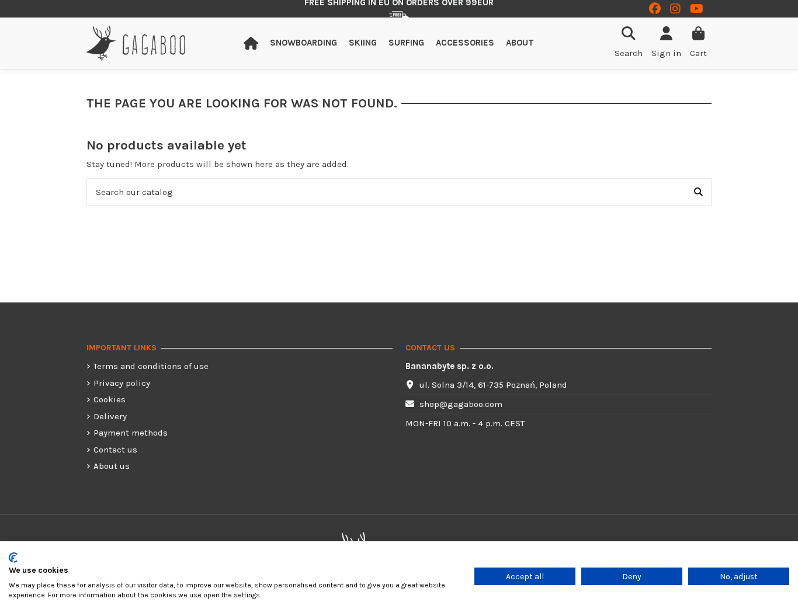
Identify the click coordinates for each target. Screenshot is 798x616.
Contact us (115, 449)
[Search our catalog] (698, 192)
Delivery (110, 416)
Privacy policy (121, 383)
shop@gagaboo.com (460, 404)
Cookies (109, 399)
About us (111, 466)
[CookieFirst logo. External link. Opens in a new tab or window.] (13, 557)
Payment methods (130, 432)
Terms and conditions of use (151, 366)
